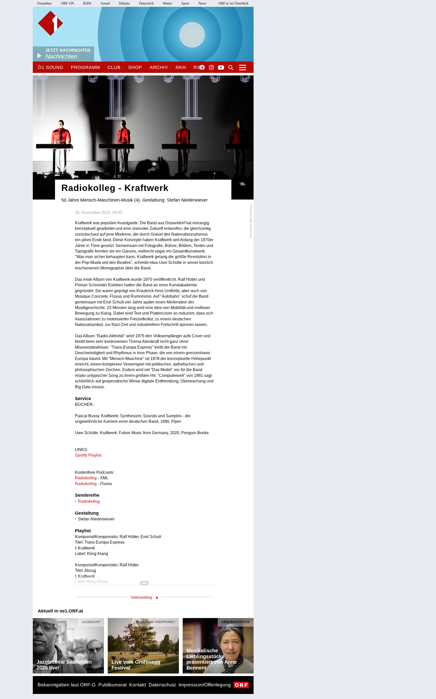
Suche (230, 67)
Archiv (159, 67)
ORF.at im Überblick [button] (234, 3)
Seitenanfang (141, 597)
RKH (181, 67)
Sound (105, 3)
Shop (135, 67)
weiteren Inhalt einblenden (144, 580)
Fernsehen (44, 3)
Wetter (167, 3)
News (202, 3)
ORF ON (67, 3)
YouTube (221, 67)
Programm (85, 67)
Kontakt (137, 684)
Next (250, 644)
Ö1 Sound (50, 67)
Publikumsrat (112, 684)
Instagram (211, 67)
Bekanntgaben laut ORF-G (67, 684)
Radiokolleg (86, 478)
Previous (37, 644)
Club (114, 67)
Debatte (124, 3)
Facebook (202, 67)
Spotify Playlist (88, 455)
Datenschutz (162, 684)
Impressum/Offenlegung (205, 684)
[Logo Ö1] (50, 23)
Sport (185, 3)
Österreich (146, 3)
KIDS (87, 3)
